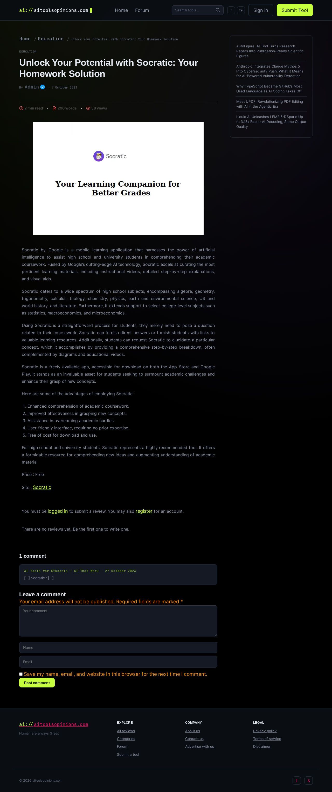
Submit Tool (295, 10)
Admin (36, 87)
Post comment (37, 682)
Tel (241, 10)
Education (51, 39)
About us (192, 731)
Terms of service (267, 739)
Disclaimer (262, 746)
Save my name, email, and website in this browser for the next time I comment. (115, 674)
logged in (58, 511)
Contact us (194, 739)
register (144, 511)
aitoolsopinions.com (53, 10)
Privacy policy (265, 731)
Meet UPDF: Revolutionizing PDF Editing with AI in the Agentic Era (269, 103)
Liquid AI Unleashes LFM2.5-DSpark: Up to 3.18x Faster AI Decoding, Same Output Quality (271, 122)
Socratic (42, 487)
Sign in (260, 10)
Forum (142, 10)
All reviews (126, 731)
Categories (126, 739)
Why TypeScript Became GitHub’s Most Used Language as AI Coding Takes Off (269, 88)
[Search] (217, 10)
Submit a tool (128, 754)
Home (121, 10)
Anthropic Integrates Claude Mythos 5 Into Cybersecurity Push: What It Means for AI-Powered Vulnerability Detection (269, 71)
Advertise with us (199, 746)
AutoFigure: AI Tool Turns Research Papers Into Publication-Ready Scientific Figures (270, 51)
